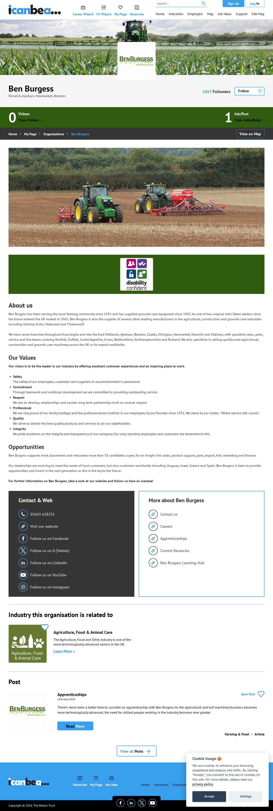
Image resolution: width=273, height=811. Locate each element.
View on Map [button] (250, 133)
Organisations (54, 134)
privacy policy (202, 784)
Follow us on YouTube (48, 574)
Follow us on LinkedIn (48, 562)
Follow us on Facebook (49, 538)
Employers (195, 14)
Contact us (169, 514)
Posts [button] (131, 751)
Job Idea (111, 784)
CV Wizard (103, 14)
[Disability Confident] (136, 274)
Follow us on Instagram (49, 587)
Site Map (258, 14)
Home (160, 14)
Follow (243, 91)
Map (210, 14)
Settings (245, 796)
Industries (176, 14)
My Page (120, 14)
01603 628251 (42, 514)
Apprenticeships (173, 538)
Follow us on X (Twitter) (49, 550)
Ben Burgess (31, 88)
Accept (209, 796)
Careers (166, 526)
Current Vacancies (174, 550)
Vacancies (137, 14)
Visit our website (44, 526)
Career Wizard (83, 14)
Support (241, 14)
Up (233, 3)
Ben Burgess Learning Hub (182, 562)
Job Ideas (224, 14)
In (254, 3)
